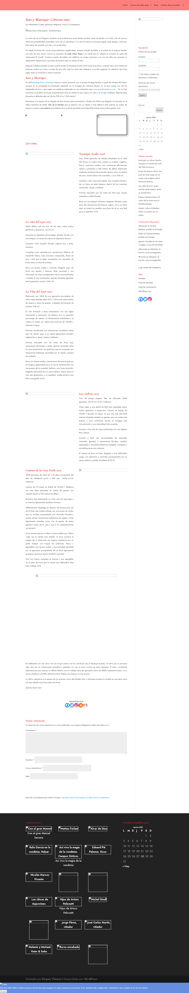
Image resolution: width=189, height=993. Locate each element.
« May (140, 149)
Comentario (31, 730)
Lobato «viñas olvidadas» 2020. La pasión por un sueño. (148, 211)
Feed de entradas (145, 282)
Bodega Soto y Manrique (43, 82)
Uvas (64, 24)
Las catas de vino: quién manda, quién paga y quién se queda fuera (149, 189)
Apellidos (142, 65)
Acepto (3, 991)
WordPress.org (144, 291)
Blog (156, 5)
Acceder (141, 278)
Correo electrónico (34, 768)
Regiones (57, 24)
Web (27, 776)
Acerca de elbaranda (139, 5)
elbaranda (33, 24)
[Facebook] (67, 705)
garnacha (49, 24)
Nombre (30, 760)
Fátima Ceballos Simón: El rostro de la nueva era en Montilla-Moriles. (149, 200)
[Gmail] (85, 705)
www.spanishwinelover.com (104, 89)
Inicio (125, 5)
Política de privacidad (170, 5)
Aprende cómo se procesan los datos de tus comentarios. (86, 797)
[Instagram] (76, 705)
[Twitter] (72, 705)
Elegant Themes (51, 979)
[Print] (81, 705)
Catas (41, 24)
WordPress (90, 979)
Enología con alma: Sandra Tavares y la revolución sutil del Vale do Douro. (149, 163)
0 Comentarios (74, 24)
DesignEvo (156, 267)
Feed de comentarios (147, 287)
